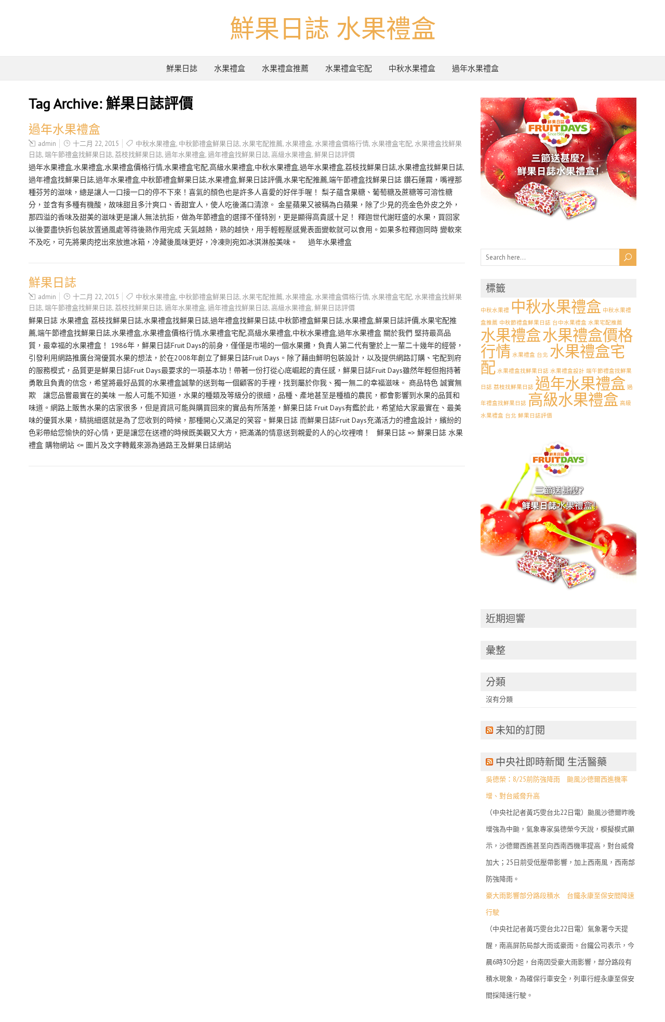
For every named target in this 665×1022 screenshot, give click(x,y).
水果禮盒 (229, 68)
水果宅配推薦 (262, 143)
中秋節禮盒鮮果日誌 (209, 143)
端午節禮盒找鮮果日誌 (78, 154)
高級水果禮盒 (291, 154)
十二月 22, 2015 (96, 143)
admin (47, 143)
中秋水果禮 (495, 310)
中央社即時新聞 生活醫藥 (551, 762)
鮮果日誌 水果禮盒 (333, 28)
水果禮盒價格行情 (342, 143)
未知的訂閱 (520, 730)
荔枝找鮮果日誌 (138, 154)
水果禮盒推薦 (285, 68)
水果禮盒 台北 (530, 354)
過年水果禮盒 (475, 68)
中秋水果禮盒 (412, 68)
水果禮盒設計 (567, 370)
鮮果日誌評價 (334, 154)
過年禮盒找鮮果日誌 (238, 154)
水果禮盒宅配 (348, 68)
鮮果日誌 (181, 68)
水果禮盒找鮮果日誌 (523, 370)
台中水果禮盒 (569, 322)
